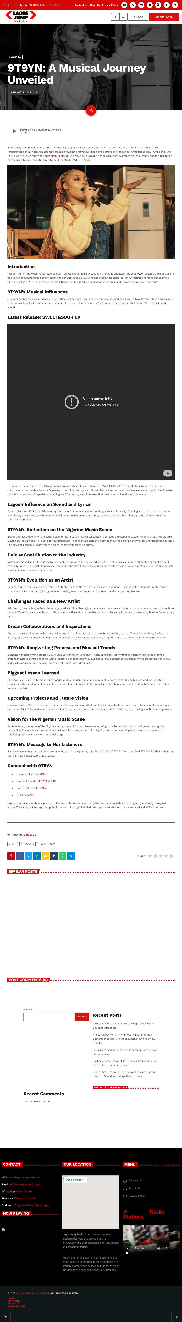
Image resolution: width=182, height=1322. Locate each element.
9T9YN (43, 774)
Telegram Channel (25, 1198)
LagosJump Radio (53, 156)
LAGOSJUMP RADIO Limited (33, 1293)
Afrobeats (27, 844)
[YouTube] (124, 5)
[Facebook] (167, 5)
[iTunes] (150, 5)
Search (27, 1009)
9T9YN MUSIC (47, 781)
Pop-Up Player (164, 16)
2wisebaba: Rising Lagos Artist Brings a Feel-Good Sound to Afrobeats (46, 946)
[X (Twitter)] (133, 5)
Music (42, 844)
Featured (15, 57)
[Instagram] (158, 5)
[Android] (175, 5)
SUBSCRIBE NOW (31, 5)
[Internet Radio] (144, 1219)
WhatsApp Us (24, 1191)
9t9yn (43, 788)
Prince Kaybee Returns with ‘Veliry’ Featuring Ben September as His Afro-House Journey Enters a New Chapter (131, 947)
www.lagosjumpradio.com (24, 1177)
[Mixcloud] (141, 5)
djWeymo (30, 835)
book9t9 (29, 795)
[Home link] (21, 17)
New (53, 844)
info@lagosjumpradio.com (25, 1184)
